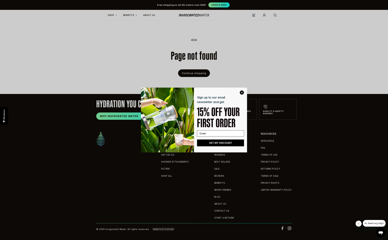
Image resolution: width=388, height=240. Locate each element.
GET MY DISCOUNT (220, 142)
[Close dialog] (242, 92)
